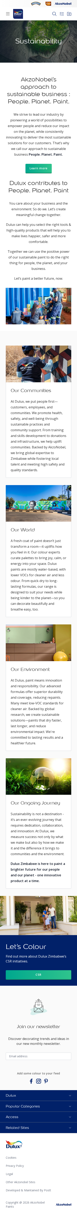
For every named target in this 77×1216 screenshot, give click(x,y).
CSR (38, 975)
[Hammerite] (36, 4)
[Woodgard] (48, 4)
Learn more (38, 168)
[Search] (54, 14)
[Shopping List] (62, 14)
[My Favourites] (69, 14)
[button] (38, 1095)
